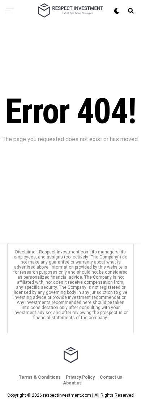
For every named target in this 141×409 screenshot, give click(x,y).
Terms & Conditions (40, 377)
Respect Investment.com (64, 251)
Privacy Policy (80, 377)
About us (72, 383)
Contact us (111, 377)
